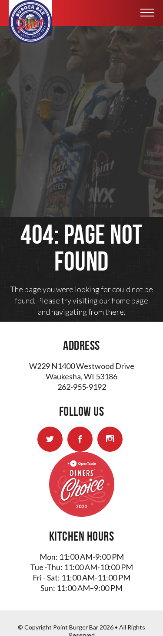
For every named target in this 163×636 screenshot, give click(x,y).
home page (130, 300)
